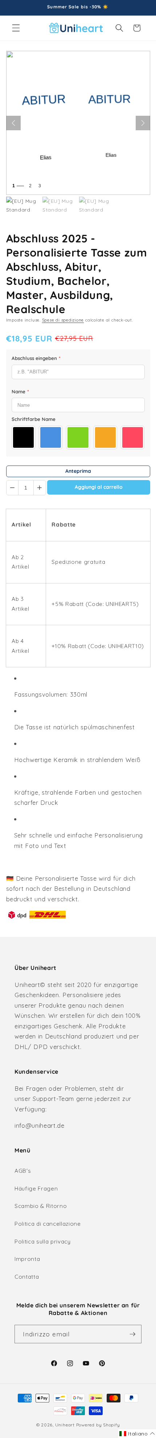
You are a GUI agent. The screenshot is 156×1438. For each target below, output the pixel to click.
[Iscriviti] (132, 1334)
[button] (16, 28)
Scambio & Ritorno (41, 1206)
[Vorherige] (13, 123)
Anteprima (78, 471)
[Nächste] (143, 123)
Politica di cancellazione (48, 1223)
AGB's (23, 1170)
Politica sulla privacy (43, 1241)
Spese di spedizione (63, 320)
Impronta (27, 1258)
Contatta (27, 1276)
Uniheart (65, 1424)
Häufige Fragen (36, 1188)
